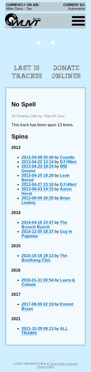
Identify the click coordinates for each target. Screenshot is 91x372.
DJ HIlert (68, 162)
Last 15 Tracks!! (27, 72)
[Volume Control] (53, 42)
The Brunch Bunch (44, 224)
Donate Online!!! (66, 72)
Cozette (67, 157)
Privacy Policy (45, 366)
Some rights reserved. (64, 363)
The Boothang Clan (44, 258)
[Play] (39, 42)
